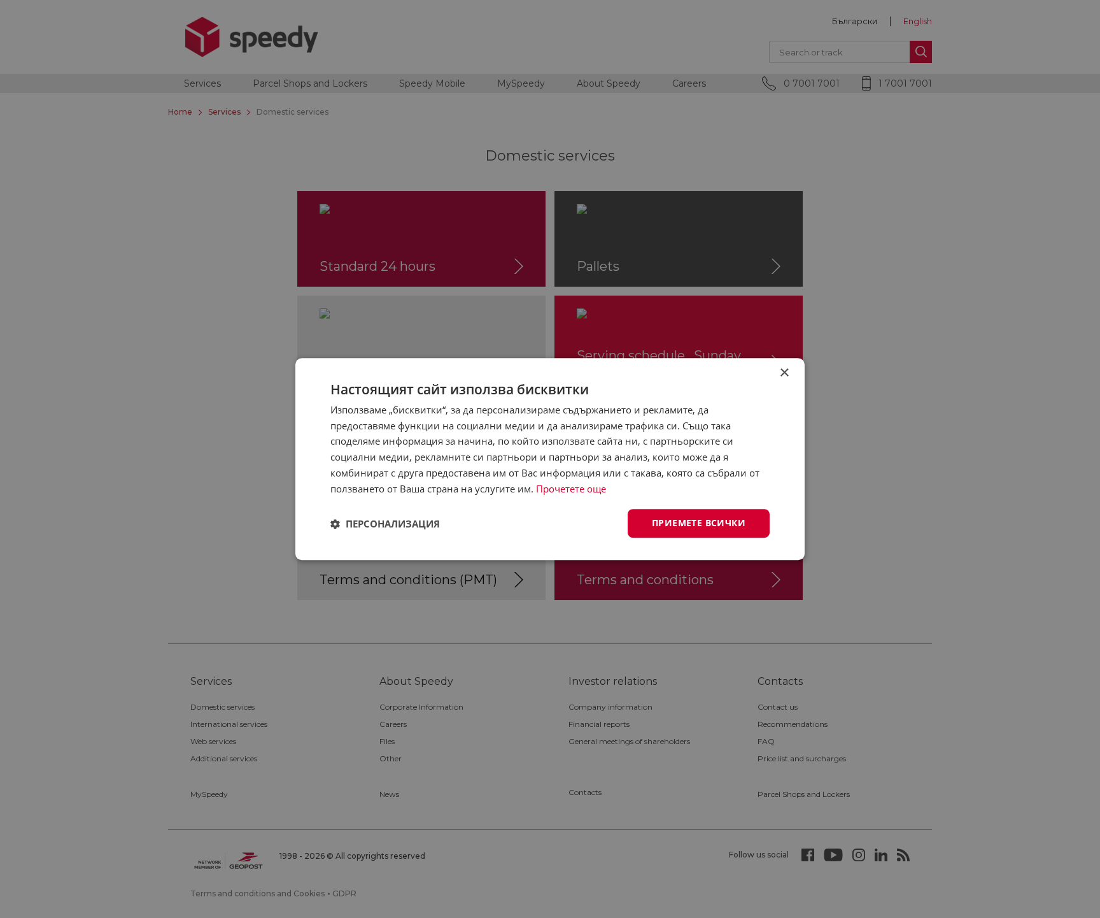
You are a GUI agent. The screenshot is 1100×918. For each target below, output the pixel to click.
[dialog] (550, 459)
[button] (385, 523)
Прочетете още (571, 488)
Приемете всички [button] (698, 523)
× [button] (784, 373)
